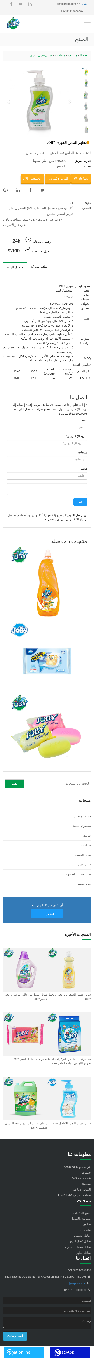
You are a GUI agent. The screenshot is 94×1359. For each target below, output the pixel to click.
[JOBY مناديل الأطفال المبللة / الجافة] (47, 657)
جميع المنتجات (82, 816)
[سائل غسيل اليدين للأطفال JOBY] (69, 1098)
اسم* (83, 420)
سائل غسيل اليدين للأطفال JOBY (71, 1123)
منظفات (60, 55)
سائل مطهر (84, 883)
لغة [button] (85, 4)
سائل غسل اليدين (41, 55)
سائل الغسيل (83, 855)
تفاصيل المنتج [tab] (15, 267)
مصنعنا (86, 1184)
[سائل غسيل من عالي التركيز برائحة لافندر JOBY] (25, 970)
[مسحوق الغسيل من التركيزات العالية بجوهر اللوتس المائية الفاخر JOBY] (69, 1034)
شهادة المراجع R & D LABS (74, 1195)
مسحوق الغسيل (81, 826)
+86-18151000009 (72, 11)
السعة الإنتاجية (82, 1189)
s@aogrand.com (66, 4)
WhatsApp (81, 178)
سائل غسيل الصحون (78, 874)
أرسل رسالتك (15, 1336)
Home (83, 55)
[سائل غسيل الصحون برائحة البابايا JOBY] (47, 584)
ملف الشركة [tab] (39, 266)
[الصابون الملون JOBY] (47, 731)
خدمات (86, 1172)
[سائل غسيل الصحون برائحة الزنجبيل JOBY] (69, 970)
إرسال (80, 501)
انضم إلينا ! (47, 913)
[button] (8, 101)
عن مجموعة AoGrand (77, 1167)
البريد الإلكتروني (57, 178)
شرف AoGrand (81, 1178)
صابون (87, 835)
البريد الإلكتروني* (76, 436)
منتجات (72, 55)
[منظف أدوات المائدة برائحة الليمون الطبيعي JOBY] (25, 1098)
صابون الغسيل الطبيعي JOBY (30, 1059)
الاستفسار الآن (32, 178)
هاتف (84, 468)
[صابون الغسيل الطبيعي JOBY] (25, 1034)
